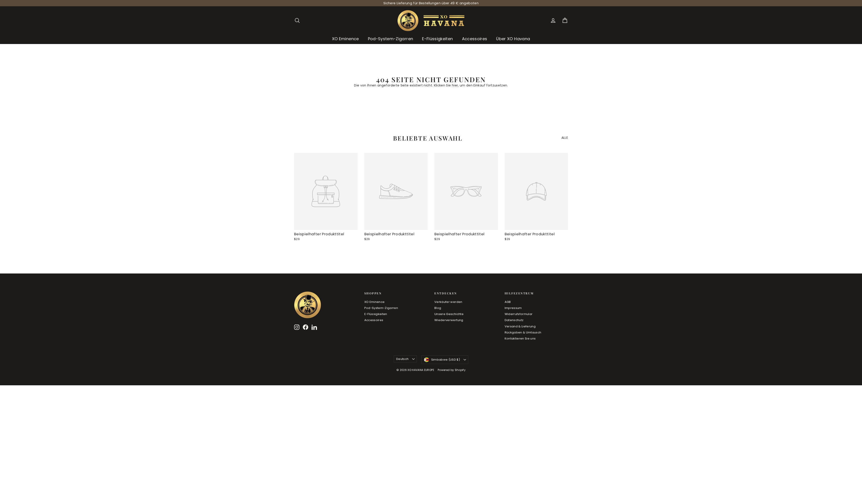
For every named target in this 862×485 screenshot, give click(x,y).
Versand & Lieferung (520, 326)
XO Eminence (345, 39)
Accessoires (474, 39)
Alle (564, 137)
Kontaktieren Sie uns (520, 338)
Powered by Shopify (452, 370)
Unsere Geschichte (449, 314)
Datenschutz (514, 320)
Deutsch (402, 359)
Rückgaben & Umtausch (523, 332)
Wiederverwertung (448, 320)
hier (455, 85)
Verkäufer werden (448, 302)
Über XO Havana (513, 39)
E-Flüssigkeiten (437, 39)
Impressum (513, 308)
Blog (437, 308)
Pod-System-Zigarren (390, 39)
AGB (508, 302)
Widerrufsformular (519, 314)
